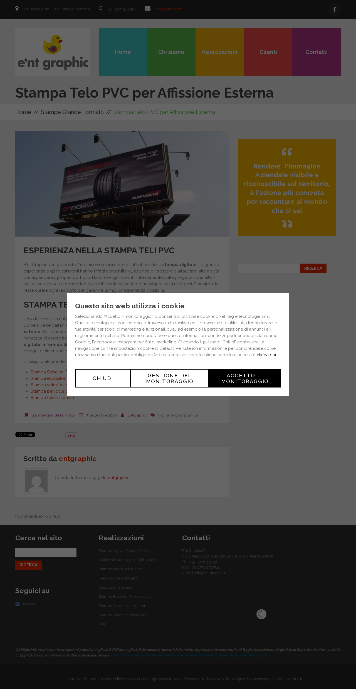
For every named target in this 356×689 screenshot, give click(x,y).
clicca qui (266, 354)
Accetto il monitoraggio (245, 378)
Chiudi (103, 378)
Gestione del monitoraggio (170, 378)
